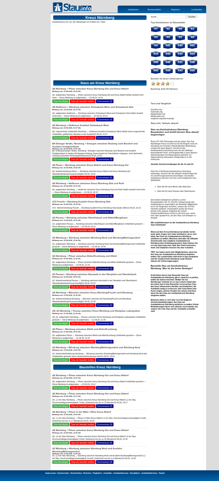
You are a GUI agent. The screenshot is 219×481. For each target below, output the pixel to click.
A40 (168, 62)
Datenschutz (63, 473)
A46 (192, 62)
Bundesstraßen (154, 10)
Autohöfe (107, 473)
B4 (53, 143)
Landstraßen (196, 10)
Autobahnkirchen (149, 473)
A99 (168, 70)
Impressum (50, 473)
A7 (156, 28)
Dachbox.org (156, 109)
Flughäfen (97, 473)
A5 (180, 37)
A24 (192, 53)
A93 (155, 70)
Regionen (175, 10)
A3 (70, 22)
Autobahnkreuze (120, 473)
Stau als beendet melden (82, 101)
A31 (180, 62)
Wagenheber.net (158, 114)
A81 (168, 45)
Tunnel (162, 473)
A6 (53, 88)
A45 (180, 45)
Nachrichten (76, 473)
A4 (156, 45)
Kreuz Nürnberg (99, 292)
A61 (192, 45)
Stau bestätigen (61, 101)
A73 (54, 201)
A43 (180, 70)
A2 (168, 28)
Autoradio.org (157, 112)
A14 (155, 53)
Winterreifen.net (157, 116)
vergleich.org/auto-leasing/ (162, 118)
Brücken (87, 473)
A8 (180, 28)
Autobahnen (133, 10)
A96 (155, 62)
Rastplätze (135, 473)
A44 (168, 53)
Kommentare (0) (104, 101)
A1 (192, 28)
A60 (192, 70)
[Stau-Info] (73, 7)
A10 (180, 53)
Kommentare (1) (104, 230)
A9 (74, 22)
